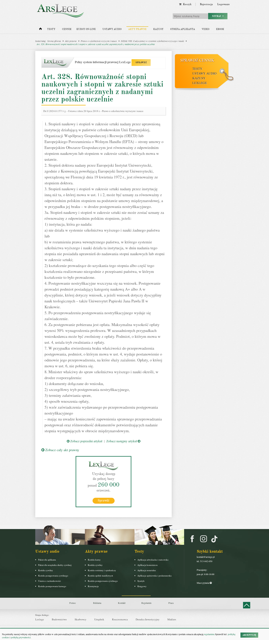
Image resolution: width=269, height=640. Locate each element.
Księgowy (142, 586)
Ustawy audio (112, 29)
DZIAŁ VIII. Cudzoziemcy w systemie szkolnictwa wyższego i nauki (152, 40)
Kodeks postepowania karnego (52, 586)
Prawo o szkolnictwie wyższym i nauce (99, 40)
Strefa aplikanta (182, 29)
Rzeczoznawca (120, 619)
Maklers (171, 619)
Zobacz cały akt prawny (61, 449)
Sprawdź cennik (197, 60)
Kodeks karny (94, 559)
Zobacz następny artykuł (122, 441)
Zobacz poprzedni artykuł (86, 441)
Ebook (220, 29)
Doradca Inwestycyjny (148, 619)
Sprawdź (103, 500)
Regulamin (146, 602)
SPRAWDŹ (141, 62)
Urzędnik (99, 619)
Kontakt (121, 602)
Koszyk (186, 4)
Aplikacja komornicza (147, 564)
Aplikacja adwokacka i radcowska (152, 559)
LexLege (199, 83)
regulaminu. (209, 634)
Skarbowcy (80, 619)
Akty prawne (137, 29)
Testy (51, 29)
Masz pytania (203, 582)
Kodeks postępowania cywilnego (53, 575)
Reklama (97, 602)
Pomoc (72, 602)
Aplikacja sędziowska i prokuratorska (154, 575)
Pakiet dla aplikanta (47, 559)
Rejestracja (206, 4)
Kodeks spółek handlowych (100, 575)
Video (205, 29)
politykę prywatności (21, 637)
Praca (170, 602)
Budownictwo (59, 619)
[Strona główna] (40, 30)
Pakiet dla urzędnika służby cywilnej (54, 564)
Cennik (66, 29)
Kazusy (158, 29)
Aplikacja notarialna (146, 570)
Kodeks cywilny (45, 570)
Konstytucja (93, 586)
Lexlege (39, 619)
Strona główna (54, 40)
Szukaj (217, 16)
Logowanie (223, 4)
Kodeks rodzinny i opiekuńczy (102, 570)
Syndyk (141, 580)
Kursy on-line (86, 29)
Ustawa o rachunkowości (49, 580)
